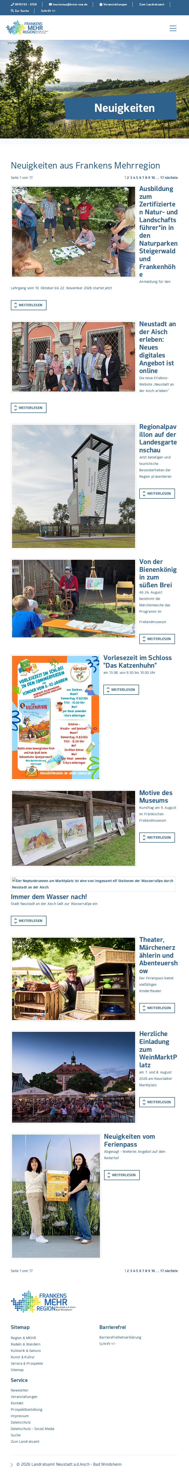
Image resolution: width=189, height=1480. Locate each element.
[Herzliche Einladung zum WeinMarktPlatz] (73, 1077)
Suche (16, 1435)
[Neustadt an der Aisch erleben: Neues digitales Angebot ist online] (73, 357)
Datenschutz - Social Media (32, 1429)
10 (153, 178)
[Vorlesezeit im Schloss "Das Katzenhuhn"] (55, 717)
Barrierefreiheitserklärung (120, 1337)
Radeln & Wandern (26, 1344)
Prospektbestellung (26, 1410)
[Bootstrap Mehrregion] (27, 27)
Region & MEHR (23, 1338)
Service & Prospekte (27, 1363)
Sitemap (20, 1327)
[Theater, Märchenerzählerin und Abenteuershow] (73, 978)
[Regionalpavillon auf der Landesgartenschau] (73, 486)
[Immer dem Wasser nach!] (93, 884)
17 (162, 178)
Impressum (20, 1416)
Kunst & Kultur (23, 1357)
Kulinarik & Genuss (26, 1351)
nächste (171, 178)
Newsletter (20, 1390)
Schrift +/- (107, 1344)
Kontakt (17, 1403)
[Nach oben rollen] (179, 1470)
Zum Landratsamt (25, 1442)
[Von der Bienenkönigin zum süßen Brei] (73, 599)
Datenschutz (21, 1422)
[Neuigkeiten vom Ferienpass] (56, 1196)
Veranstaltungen (24, 1397)
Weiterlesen (30, 305)
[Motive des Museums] (73, 828)
